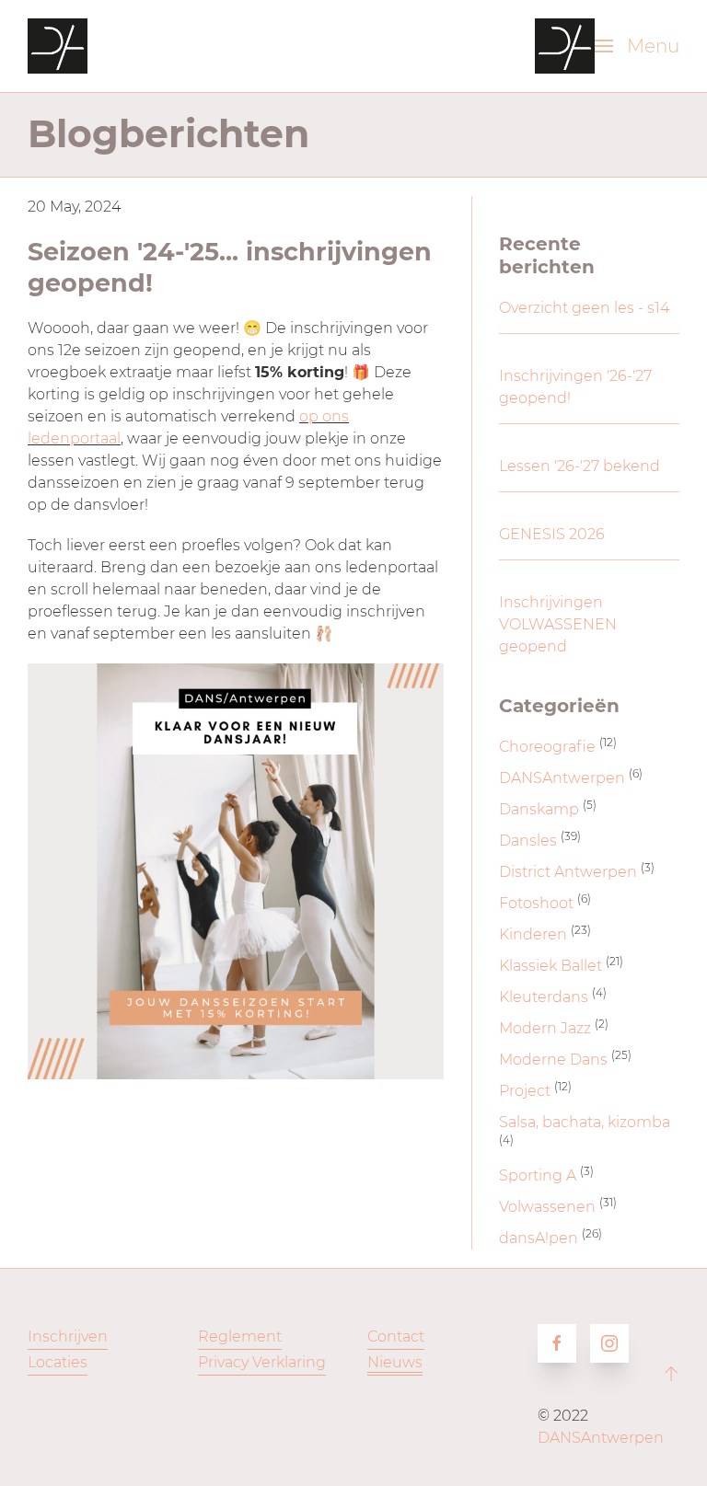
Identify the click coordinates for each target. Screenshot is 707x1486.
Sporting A (537, 1175)
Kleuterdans (543, 997)
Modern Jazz (545, 1028)
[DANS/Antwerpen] (57, 46)
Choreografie (547, 746)
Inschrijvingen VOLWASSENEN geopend (558, 624)
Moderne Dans (553, 1059)
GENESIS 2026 (552, 534)
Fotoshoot (536, 903)
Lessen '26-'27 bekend (579, 466)
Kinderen (533, 934)
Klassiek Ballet (550, 965)
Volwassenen (547, 1206)
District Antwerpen (568, 872)
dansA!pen (538, 1238)
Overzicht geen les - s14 (584, 308)
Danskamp (539, 809)
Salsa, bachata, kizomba (584, 1122)
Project (525, 1091)
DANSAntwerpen (562, 778)
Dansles (528, 840)
